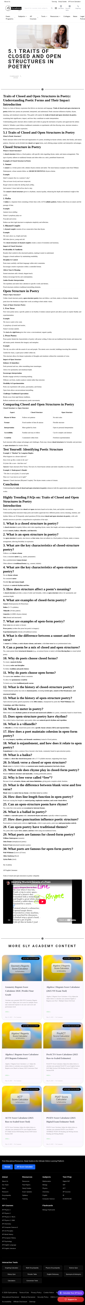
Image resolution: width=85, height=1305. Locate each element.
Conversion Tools (32, 1280)
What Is (4, 1199)
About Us (7, 1)
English (44, 1195)
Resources (54, 16)
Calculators (11, 1280)
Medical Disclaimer (28, 1297)
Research (5, 1192)
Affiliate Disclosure (20, 1302)
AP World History (7, 1234)
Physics (44, 1188)
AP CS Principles (7, 1231)
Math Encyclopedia (32, 1268)
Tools (43, 16)
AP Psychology (7, 1241)
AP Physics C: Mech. (9, 1217)
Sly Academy (7, 865)
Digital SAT (66, 1181)
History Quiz (12, 1274)
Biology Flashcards (48, 1210)
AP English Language (9, 1245)
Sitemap (32, 1302)
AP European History (9, 1238)
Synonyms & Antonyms (73, 1274)
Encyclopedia (6, 1195)
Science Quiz (73, 1268)
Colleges (66, 16)
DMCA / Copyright (57, 1297)
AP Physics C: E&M (8, 1220)
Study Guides (62, 1)
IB (63, 1195)
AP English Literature (10, 870)
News (75, 16)
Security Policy (42, 1297)
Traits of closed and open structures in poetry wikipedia (21, 876)
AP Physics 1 (6, 1210)
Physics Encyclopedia (53, 1268)
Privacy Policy (36, 1292)
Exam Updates (27, 1192)
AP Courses (33, 17)
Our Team (5, 1185)
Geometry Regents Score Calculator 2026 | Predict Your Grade (19, 991)
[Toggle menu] (56, 8)
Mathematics (46, 1181)
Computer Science (48, 1199)
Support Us (72, 1299)
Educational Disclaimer (10, 1297)
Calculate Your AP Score (72, 1293)
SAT (64, 1185)
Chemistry (45, 1192)
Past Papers (26, 1185)
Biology (44, 1185)
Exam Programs (9, 17)
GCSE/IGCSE (67, 1199)
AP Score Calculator (74, 1)
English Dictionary (53, 1274)
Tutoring (54, 1)
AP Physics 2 (6, 1213)
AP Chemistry (6, 1224)
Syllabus (25, 1195)
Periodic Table (32, 1274)
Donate (7, 1167)
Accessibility (6, 1302)
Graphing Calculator (11, 1268)
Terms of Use (24, 1292)
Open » (7, 1012)
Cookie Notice (49, 1292)
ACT (64, 1188)
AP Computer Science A (10, 1227)
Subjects (21, 16)
